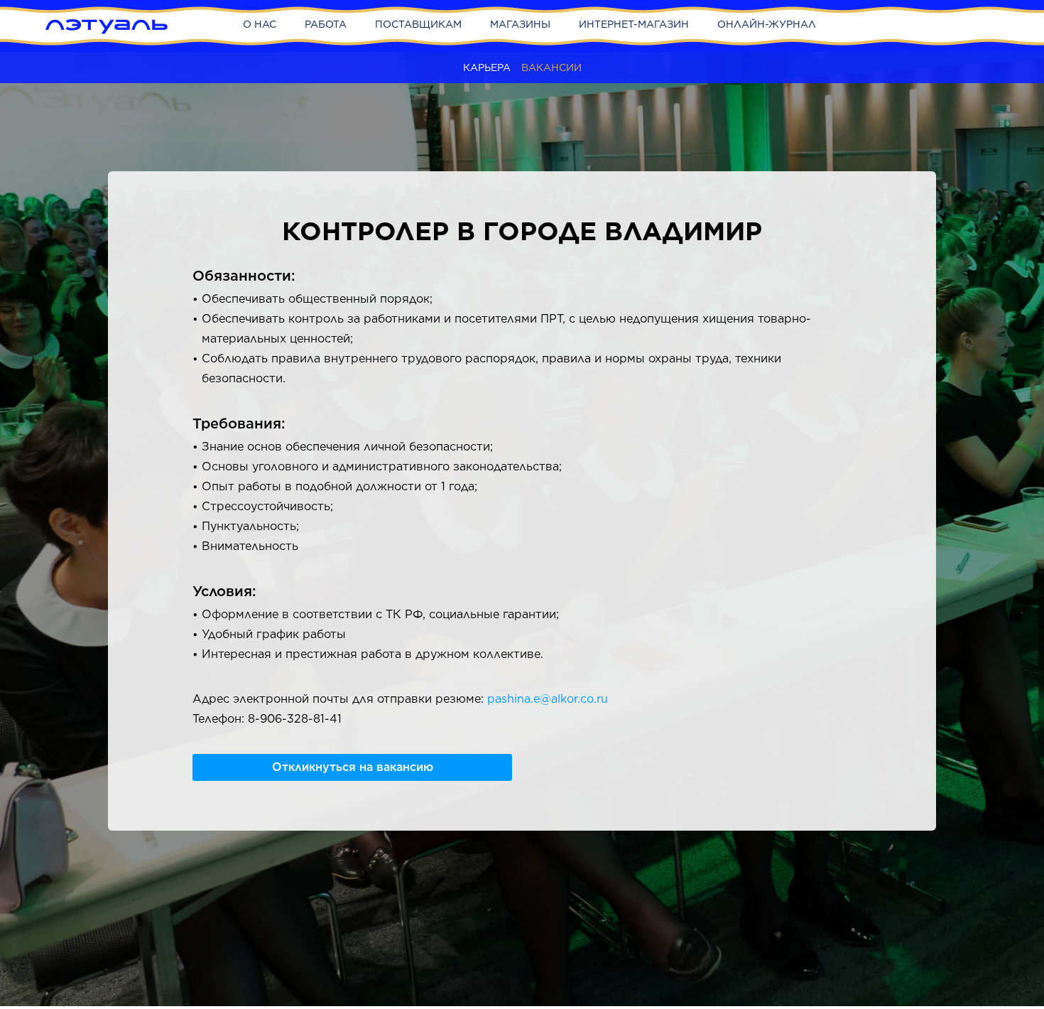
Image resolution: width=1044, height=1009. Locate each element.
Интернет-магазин (634, 24)
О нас (259, 24)
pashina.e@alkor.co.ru (547, 699)
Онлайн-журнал (766, 24)
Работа (326, 24)
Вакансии (551, 67)
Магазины (520, 24)
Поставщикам (418, 24)
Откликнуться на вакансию (352, 767)
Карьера (487, 67)
